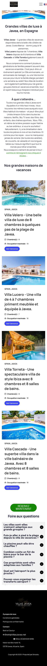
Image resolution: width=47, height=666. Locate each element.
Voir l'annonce (12, 249)
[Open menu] (41, 4)
